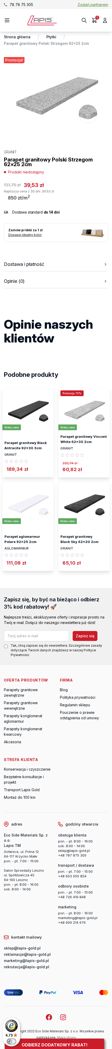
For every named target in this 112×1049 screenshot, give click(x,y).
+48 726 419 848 (72, 897)
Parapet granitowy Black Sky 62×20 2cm (79, 539)
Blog (64, 690)
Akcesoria (12, 742)
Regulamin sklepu (75, 705)
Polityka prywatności (77, 697)
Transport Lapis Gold (22, 790)
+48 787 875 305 (72, 855)
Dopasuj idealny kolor (25, 235)
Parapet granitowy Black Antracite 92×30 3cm (25, 445)
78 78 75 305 (21, 4)
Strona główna (17, 37)
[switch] (11, 1041)
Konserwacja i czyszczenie (27, 769)
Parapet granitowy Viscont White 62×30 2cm (83, 439)
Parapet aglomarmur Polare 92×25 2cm (22, 539)
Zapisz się (85, 636)
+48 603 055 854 (72, 876)
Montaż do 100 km (19, 797)
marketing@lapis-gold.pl (77, 918)
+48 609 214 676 (72, 922)
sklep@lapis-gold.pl (74, 850)
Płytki (51, 37)
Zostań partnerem (93, 4)
